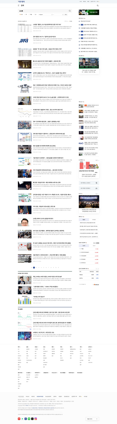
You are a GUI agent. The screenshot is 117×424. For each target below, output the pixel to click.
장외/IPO (19, 355)
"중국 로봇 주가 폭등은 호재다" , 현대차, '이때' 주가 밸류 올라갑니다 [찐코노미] (89, 72)
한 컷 (27, 381)
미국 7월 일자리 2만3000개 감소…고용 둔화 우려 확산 (47, 170)
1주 (26, 14)
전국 (80, 358)
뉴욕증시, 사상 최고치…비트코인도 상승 (43, 332)
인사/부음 (81, 360)
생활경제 (53, 353)
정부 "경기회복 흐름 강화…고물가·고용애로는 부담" (46, 121)
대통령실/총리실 (73, 349)
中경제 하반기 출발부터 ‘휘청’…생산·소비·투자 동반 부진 (48, 110)
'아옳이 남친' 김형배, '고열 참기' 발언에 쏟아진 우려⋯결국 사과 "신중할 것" (91, 128)
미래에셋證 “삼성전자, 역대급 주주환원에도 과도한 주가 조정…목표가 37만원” (96, 28)
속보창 (88, 1)
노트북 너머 (90, 362)
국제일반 (61, 351)
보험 (27, 353)
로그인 (81, 1)
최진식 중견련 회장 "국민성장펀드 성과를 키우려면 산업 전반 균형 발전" (91, 139)
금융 (27, 346)
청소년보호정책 (48, 396)
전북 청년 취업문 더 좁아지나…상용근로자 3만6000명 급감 (49, 134)
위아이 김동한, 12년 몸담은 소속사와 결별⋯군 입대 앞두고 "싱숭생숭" (91, 112)
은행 (27, 351)
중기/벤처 (45, 364)
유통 (44, 360)
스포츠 (19, 386)
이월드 (82, 248)
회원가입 (84, 1)
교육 (80, 351)
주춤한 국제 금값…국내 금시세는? (87, 41)
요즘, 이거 (28, 377)
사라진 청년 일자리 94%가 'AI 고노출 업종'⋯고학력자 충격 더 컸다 (51, 97)
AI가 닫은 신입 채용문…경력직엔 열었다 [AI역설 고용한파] (48, 231)
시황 (18, 351)
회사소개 (27, 396)
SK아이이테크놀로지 (85, 252)
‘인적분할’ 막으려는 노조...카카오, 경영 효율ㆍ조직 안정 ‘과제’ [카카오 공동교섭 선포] (91, 117)
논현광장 (89, 351)
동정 (80, 362)
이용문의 (60, 396)
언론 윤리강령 (34, 408)
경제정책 (53, 349)
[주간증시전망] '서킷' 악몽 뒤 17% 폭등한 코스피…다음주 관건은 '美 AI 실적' (53, 194)
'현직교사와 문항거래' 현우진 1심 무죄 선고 (91, 38)
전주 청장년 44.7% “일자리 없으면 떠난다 (44, 36)
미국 (61, 353)
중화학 (44, 355)
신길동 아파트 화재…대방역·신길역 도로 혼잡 (91, 24)
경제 (52, 346)
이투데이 (27, 405)
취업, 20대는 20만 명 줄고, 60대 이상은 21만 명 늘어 (47, 276)
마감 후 (89, 358)
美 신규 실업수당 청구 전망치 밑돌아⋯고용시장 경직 (47, 61)
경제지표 (53, 351)
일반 (18, 369)
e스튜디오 (36, 374)
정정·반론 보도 (66, 396)
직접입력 (41, 14)
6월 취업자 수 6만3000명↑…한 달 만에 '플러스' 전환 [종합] (49, 255)
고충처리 (54, 396)
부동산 (36, 346)
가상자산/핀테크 (29, 360)
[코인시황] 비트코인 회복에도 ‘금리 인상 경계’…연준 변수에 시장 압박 (51, 312)
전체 (22, 14)
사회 (80, 346)
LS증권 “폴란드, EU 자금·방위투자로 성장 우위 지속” (47, 24)
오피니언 (90, 346)
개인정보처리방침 (40, 396)
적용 (66, 14)
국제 (61, 346)
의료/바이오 (45, 362)
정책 (35, 353)
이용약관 (33, 396)
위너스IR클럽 (62, 372)
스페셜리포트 (45, 372)
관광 (18, 374)
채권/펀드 (19, 362)
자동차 (44, 353)
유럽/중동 (62, 360)
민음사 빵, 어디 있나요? (85, 21)
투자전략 (94, 219)
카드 (27, 358)
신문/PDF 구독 (93, 1)
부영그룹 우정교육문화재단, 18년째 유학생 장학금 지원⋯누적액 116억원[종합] (91, 133)
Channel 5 (54, 372)
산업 (44, 346)
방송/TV (19, 377)
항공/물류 (45, 358)
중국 (61, 355)
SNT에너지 (83, 262)
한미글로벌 (83, 259)
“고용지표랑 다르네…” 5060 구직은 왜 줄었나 (45, 286)
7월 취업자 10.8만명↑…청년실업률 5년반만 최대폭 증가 (48, 158)
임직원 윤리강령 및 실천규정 (48, 408)
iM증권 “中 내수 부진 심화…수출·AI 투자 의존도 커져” (47, 49)
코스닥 (94, 245)
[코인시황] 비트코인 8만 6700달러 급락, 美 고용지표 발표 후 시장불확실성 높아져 (55, 323)
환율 (18, 364)
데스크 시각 (90, 355)
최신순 (71, 21)
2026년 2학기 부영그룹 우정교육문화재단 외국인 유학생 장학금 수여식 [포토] (89, 211)
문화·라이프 (20, 372)
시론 (89, 353)
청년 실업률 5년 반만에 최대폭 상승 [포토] (44, 146)
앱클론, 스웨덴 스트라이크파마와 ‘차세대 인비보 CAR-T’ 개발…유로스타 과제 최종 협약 (91, 144)
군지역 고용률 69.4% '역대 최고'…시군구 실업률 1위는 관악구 (49, 73)
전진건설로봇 (83, 255)
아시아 (61, 358)
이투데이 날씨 (71, 372)
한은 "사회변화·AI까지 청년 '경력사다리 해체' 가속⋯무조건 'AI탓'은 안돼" (52, 85)
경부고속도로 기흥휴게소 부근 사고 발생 (90, 31)
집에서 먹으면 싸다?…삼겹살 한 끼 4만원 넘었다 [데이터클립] (89, 176)
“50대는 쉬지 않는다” (39, 297)
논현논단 (89, 349)
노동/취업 (81, 355)
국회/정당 (71, 351)
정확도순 (66, 21)
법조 (80, 349)
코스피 (84, 245)
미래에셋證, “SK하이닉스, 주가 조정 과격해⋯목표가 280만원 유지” (94, 48)
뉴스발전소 (28, 372)
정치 (71, 346)
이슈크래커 (28, 374)
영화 (18, 379)
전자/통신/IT (45, 351)
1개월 (31, 14)
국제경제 (61, 349)
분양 (35, 355)
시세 (18, 353)
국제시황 (19, 366)
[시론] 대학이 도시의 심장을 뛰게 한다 (43, 218)
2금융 (27, 355)
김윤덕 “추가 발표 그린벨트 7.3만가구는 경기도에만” (93, 34)
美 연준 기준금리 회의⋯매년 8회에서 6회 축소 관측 (46, 182)
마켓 (19, 346)
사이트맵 (85, 396)
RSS (97, 1)
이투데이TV (37, 372)
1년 (35, 14)
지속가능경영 (79, 372)
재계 (44, 349)
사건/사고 (81, 353)
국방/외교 (71, 353)
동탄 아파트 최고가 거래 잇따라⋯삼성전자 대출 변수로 (92, 51)
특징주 (84, 219)
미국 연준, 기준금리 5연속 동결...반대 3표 (44, 206)
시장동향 (36, 349)
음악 (18, 381)
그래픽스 (27, 379)
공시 (18, 349)
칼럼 (89, 360)
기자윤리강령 (40, 408)
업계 (35, 351)
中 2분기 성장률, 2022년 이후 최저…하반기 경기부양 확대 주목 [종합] (52, 243)
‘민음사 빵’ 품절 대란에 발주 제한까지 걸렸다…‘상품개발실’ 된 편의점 (94, 44)
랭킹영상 (36, 377)
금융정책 (27, 349)
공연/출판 (19, 383)
